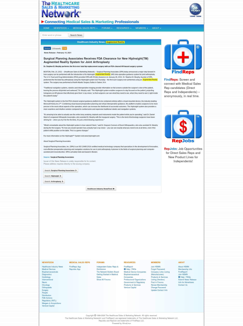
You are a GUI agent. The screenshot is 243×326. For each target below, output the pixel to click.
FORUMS (106, 28)
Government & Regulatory (134, 282)
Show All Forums (104, 279)
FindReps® (128, 266)
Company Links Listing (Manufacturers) (160, 273)
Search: (60, 170)
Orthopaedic (47, 287)
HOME (46, 28)
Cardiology (46, 277)
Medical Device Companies (135, 271)
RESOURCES (123, 28)
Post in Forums (157, 282)
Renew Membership (159, 285)
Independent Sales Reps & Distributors (107, 268)
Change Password (158, 287)
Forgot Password (158, 269)
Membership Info (185, 269)
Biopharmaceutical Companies (131, 275)
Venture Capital (48, 305)
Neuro (44, 282)
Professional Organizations (135, 279)
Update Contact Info (159, 290)
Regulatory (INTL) (49, 300)
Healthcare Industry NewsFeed (100, 188)
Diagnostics (47, 274)
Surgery (45, 290)
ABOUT (156, 28)
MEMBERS (141, 28)
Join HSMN (155, 266)
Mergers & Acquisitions (51, 303)
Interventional (47, 279)
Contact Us (182, 285)
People (45, 292)
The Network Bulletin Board (108, 271)
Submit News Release (187, 279)
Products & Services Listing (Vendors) (159, 278)
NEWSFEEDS (60, 28)
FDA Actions (47, 297)
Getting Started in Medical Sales (107, 275)
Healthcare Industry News (52, 266)
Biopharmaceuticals (50, 271)
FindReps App (75, 266)
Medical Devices (49, 269)
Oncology (46, 285)
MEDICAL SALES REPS (84, 28)
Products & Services (132, 285)
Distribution (46, 295)
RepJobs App (74, 269)
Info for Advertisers (186, 282)
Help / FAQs (131, 269)
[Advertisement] (135, 10)
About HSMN (183, 266)
